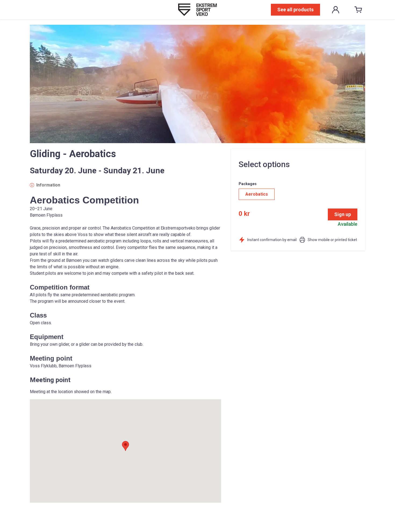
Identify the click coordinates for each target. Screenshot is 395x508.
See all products (295, 9)
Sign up (342, 214)
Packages (248, 184)
